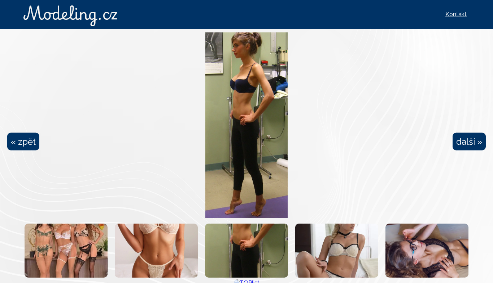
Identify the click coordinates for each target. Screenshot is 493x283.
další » (469, 141)
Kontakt (456, 14)
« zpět (23, 141)
